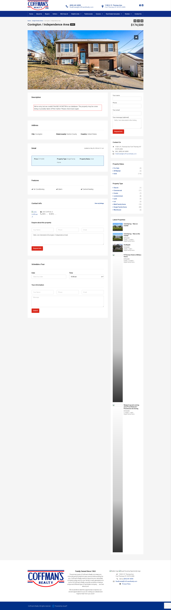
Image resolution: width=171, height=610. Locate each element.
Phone (115, 103)
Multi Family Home (120, 204)
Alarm (60, 189)
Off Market (117, 171)
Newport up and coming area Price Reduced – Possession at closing (131, 406)
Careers (98, 14)
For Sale (116, 168)
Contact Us (138, 14)
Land (115, 199)
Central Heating (88, 189)
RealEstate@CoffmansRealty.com (126, 154)
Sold (72, 24)
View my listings (99, 203)
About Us (39, 14)
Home (31, 14)
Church (116, 187)
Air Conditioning (39, 189)
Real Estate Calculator (113, 14)
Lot (115, 201)
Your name (116, 95)
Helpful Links (75, 14)
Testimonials (88, 14)
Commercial (118, 190)
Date (33, 273)
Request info (37, 248)
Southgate (127, 245)
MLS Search (64, 14)
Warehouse (117, 210)
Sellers (55, 14)
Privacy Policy (126, 584)
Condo (116, 193)
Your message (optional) (121, 117)
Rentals (127, 14)
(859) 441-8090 (128, 579)
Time (71, 273)
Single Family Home (120, 207)
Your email (116, 110)
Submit (35, 310)
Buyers (47, 14)
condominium (118, 196)
